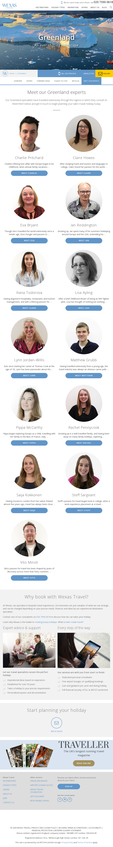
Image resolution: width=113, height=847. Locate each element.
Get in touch (56, 731)
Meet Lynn (29, 375)
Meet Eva (29, 240)
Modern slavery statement (67, 830)
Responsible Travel (39, 800)
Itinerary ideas (43, 81)
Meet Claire (84, 173)
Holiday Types (9, 785)
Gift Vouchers (37, 796)
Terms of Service (84, 842)
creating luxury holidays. (46, 622)
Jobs (5, 798)
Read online (84, 763)
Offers (29, 81)
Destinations (9, 781)
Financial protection (42, 830)
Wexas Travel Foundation (36, 790)
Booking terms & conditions (73, 828)
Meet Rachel (84, 443)
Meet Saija (29, 510)
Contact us (8, 802)
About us (7, 794)
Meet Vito (29, 578)
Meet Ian (84, 240)
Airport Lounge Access (41, 785)
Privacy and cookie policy (44, 828)
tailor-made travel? (74, 622)
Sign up (69, 786)
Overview (18, 81)
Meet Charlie (29, 173)
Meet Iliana (29, 308)
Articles (75, 81)
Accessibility (95, 828)
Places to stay (61, 81)
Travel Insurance (38, 781)
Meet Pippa (29, 443)
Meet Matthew (84, 375)
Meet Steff (83, 510)
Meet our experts (91, 81)
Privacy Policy (67, 842)
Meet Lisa (83, 308)
